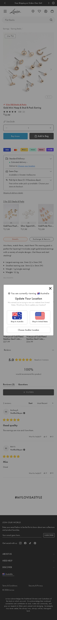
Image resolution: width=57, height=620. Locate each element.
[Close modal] (50, 288)
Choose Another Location (28, 330)
